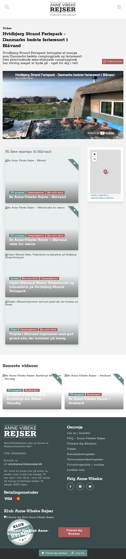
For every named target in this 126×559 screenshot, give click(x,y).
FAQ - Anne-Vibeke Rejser (86, 438)
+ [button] (95, 154)
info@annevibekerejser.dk (25, 464)
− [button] (95, 159)
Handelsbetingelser (81, 454)
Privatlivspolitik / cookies (85, 465)
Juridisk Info (76, 470)
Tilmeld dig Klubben (82, 443)
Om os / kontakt (78, 433)
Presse (71, 449)
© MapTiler (102, 195)
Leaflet (93, 195)
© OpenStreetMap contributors (102, 196)
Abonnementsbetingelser (85, 459)
